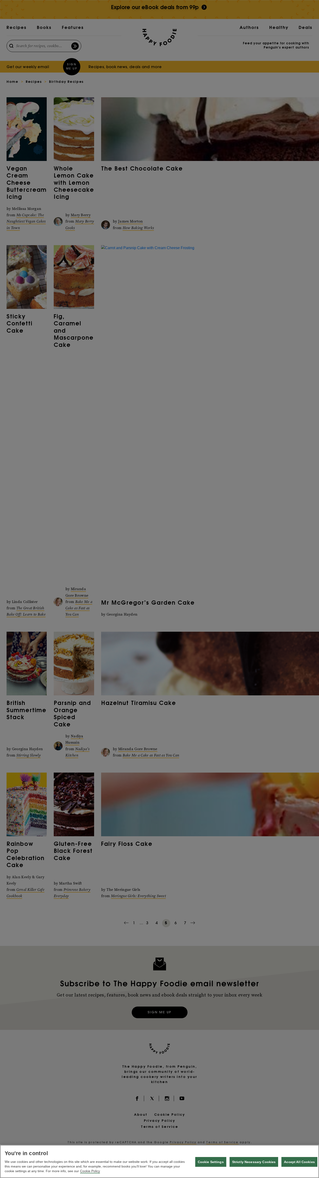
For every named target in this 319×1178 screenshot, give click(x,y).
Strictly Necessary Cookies (254, 1162)
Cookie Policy (90, 1171)
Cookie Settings (211, 1162)
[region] (159, 1161)
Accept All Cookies (299, 1162)
